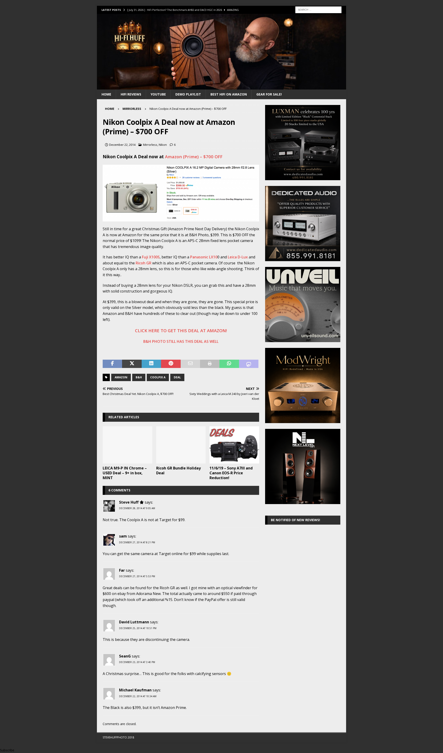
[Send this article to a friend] (190, 364)
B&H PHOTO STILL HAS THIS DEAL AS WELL (181, 341)
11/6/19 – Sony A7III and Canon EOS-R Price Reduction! (231, 473)
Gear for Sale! (269, 94)
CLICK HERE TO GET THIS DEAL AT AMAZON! (181, 330)
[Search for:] (318, 9)
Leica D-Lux (238, 257)
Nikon (163, 145)
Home (106, 94)
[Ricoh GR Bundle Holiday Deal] (181, 444)
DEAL (177, 377)
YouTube (158, 94)
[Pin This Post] (170, 364)
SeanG (125, 656)
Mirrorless (150, 145)
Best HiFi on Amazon (228, 94)
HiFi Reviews (131, 94)
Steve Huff (128, 502)
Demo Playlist (188, 94)
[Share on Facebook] (112, 364)
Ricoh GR (143, 263)
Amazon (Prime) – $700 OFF (193, 156)
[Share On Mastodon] (248, 364)
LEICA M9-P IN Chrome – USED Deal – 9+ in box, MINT (125, 473)
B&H (139, 377)
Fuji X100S (151, 257)
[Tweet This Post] (131, 364)
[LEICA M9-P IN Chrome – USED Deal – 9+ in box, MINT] (127, 444)
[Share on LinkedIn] (151, 364)
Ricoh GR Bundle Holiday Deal (178, 470)
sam (123, 536)
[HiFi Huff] (221, 86)
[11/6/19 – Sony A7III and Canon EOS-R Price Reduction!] (234, 444)
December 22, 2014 (122, 145)
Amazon (121, 377)
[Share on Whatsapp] (229, 364)
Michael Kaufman (135, 690)
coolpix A (157, 377)
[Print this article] (209, 364)
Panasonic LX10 (203, 257)
